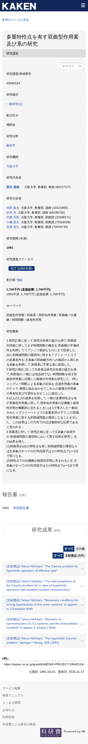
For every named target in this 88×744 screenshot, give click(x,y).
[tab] (46, 530)
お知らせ (9, 710)
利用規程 (9, 717)
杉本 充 (11, 212)
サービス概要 (12, 688)
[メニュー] (83, 5)
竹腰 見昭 (12, 217)
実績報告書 (21, 508)
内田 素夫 (12, 207)
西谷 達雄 (12, 187)
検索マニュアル (13, 695)
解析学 (10, 145)
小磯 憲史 (12, 222)
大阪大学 (12, 166)
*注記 (19, 280)
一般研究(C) (14, 104)
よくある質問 (12, 702)
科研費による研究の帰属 (19, 724)
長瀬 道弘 (12, 227)
